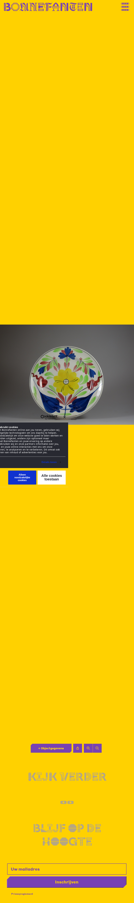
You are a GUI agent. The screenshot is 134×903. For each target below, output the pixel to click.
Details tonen (49, 462)
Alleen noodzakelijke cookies (22, 477)
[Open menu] (128, 6)
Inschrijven (66, 881)
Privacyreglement (22, 893)
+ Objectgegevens (51, 748)
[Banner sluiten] (64, 417)
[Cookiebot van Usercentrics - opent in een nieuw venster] (43, 417)
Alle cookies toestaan (51, 477)
